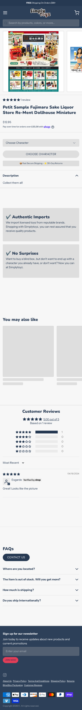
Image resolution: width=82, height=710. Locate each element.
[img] (11, 474)
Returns (70, 681)
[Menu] (6, 13)
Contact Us (16, 557)
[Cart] (75, 13)
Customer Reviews (33, 685)
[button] (11, 100)
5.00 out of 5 (51, 419)
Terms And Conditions (38, 681)
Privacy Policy (19, 681)
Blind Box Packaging (13, 685)
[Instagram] (5, 675)
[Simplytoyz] (41, 12)
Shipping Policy (58, 681)
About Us (7, 681)
